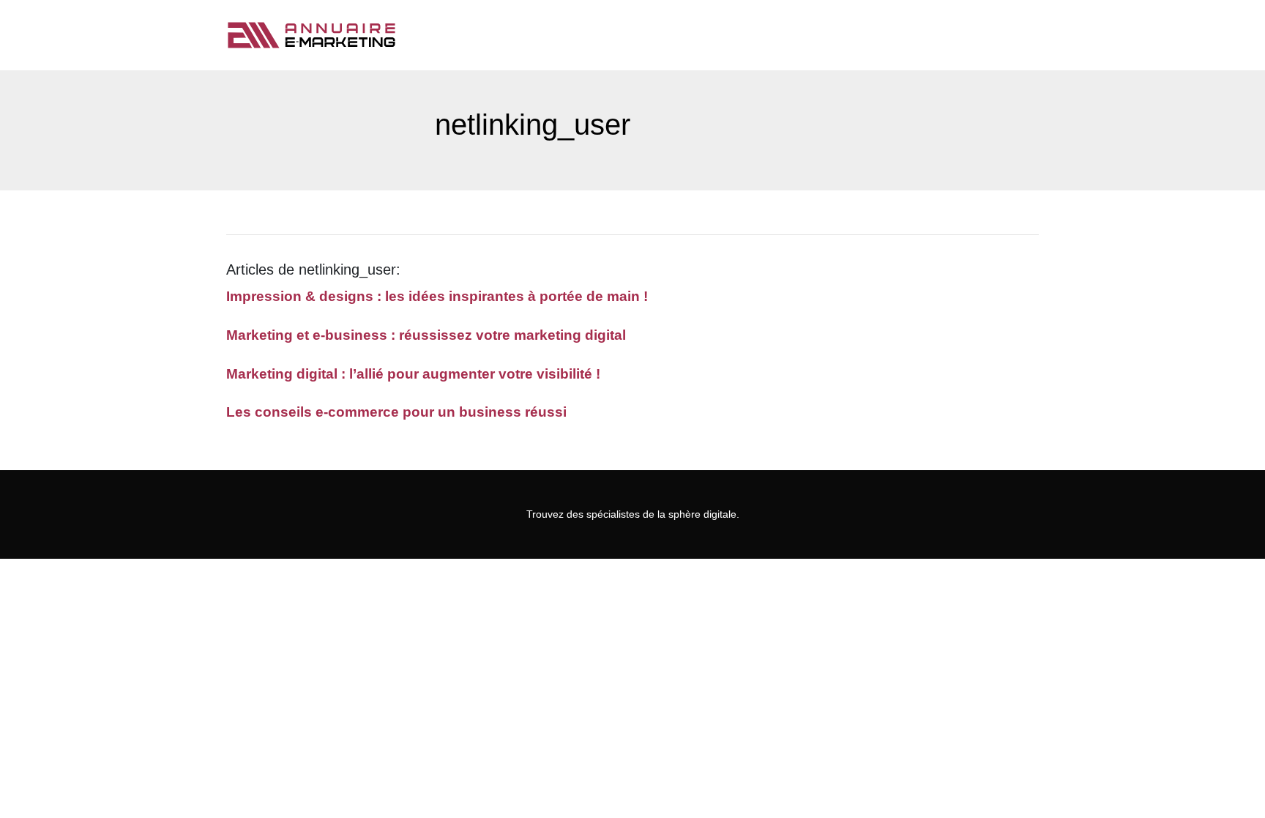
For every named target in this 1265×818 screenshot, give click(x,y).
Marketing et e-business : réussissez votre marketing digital (426, 335)
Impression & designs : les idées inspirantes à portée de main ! (437, 296)
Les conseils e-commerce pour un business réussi (396, 412)
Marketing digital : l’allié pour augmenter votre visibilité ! (413, 374)
